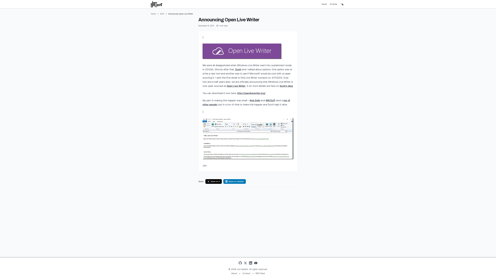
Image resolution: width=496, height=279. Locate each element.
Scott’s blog (286, 86)
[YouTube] (255, 263)
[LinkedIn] (250, 263)
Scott (238, 69)
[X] (245, 263)
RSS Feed (260, 273)
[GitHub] (240, 263)
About (324, 4)
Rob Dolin (255, 100)
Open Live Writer (236, 86)
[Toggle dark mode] (342, 4)
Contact (246, 273)
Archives (333, 4)
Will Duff (270, 100)
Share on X (215, 181)
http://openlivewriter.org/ (251, 93)
